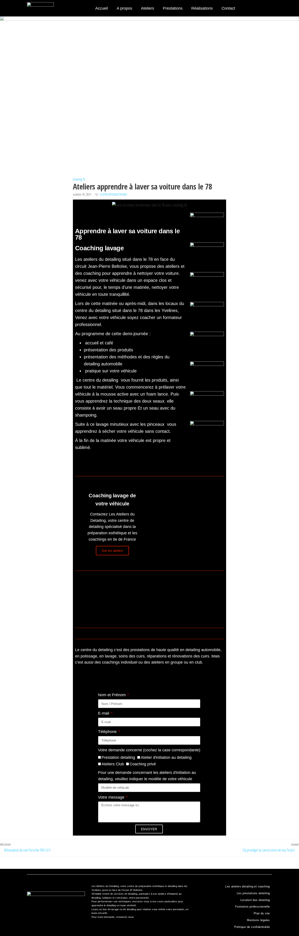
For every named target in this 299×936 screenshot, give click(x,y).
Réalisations (202, 8)
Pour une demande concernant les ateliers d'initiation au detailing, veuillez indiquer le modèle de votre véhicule (147, 775)
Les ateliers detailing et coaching (247, 886)
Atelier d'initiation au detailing (166, 757)
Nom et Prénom (112, 695)
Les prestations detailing (253, 893)
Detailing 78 (79, 179)
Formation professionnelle (252, 906)
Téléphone (108, 731)
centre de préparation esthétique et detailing (152, 886)
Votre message (111, 797)
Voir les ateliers (112, 550)
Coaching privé (143, 764)
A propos (124, 8)
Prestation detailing (118, 757)
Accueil (101, 8)
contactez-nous (125, 917)
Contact (228, 8)
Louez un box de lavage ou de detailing (113, 909)
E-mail (104, 713)
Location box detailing (255, 900)
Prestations (173, 8)
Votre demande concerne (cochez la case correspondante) (149, 750)
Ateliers (147, 8)
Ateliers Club (113, 764)
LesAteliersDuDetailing (113, 194)
